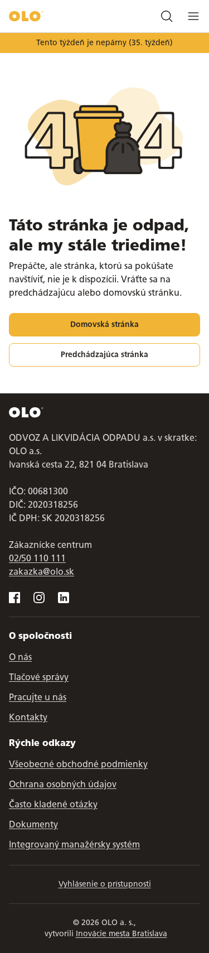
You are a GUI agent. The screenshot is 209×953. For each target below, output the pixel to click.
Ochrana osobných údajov (62, 784)
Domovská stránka (104, 324)
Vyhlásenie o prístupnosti (105, 884)
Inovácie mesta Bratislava (121, 933)
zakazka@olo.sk (41, 571)
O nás (20, 657)
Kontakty (28, 717)
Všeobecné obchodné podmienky (78, 764)
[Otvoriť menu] (193, 16)
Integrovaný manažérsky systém (74, 844)
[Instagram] (39, 598)
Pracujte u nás (37, 697)
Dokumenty (33, 824)
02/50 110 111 (37, 558)
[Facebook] (14, 598)
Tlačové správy (39, 677)
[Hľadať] (166, 16)
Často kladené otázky (53, 804)
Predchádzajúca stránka (104, 354)
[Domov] (26, 16)
